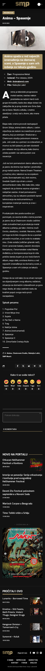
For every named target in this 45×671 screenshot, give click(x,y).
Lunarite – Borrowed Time (15, 598)
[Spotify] (40, 653)
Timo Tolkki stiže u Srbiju (15, 513)
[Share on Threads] (40, 366)
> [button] (39, 554)
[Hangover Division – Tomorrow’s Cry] (36, 626)
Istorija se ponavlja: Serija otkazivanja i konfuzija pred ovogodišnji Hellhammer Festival (22, 478)
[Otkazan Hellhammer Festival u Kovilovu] (36, 464)
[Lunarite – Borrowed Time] (36, 601)
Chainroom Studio (20, 353)
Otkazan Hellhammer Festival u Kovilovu (13, 461)
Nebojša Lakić (34, 353)
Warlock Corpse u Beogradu (17, 503)
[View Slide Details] (22, 553)
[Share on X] (23, 366)
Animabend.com (21, 81)
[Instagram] (37, 653)
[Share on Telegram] (34, 366)
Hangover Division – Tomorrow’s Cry (12, 626)
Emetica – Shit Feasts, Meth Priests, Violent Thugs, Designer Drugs (13, 612)
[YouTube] (34, 653)
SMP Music (6, 356)
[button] (4, 4)
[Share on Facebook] (17, 366)
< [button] (6, 554)
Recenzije (8, 13)
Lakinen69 (34, 667)
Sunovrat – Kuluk (10, 636)
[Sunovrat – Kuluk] (36, 639)
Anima (9, 353)
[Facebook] (30, 653)
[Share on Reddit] (28, 366)
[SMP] (22, 4)
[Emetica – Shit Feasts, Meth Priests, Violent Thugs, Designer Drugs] (36, 611)
